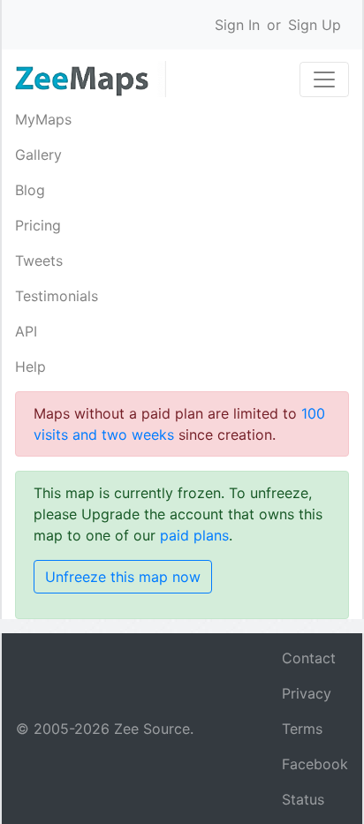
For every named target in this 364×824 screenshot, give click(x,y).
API (26, 331)
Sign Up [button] (314, 25)
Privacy (306, 693)
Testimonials (56, 296)
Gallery (38, 154)
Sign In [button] (237, 25)
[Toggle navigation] (324, 79)
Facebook (315, 764)
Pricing (38, 225)
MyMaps (43, 119)
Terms (302, 728)
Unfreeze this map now (123, 577)
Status (303, 799)
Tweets (39, 260)
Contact (309, 658)
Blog (30, 190)
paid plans (194, 535)
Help (30, 366)
